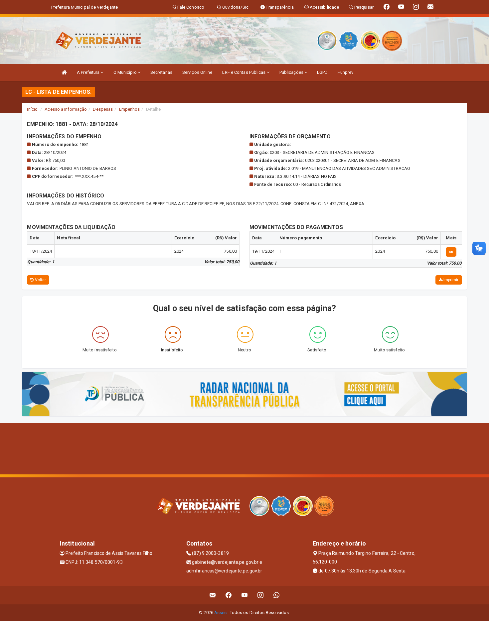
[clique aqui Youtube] (244, 595)
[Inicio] (64, 72)
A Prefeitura (88, 72)
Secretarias (161, 72)
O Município (125, 72)
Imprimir (450, 280)
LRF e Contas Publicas (244, 72)
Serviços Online (197, 72)
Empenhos (129, 109)
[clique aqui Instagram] (260, 595)
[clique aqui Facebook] (229, 595)
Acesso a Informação (66, 109)
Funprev (345, 72)
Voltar (40, 280)
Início (32, 109)
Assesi (221, 612)
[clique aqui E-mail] (213, 595)
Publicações (291, 72)
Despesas (103, 109)
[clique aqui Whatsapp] (276, 595)
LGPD (322, 72)
